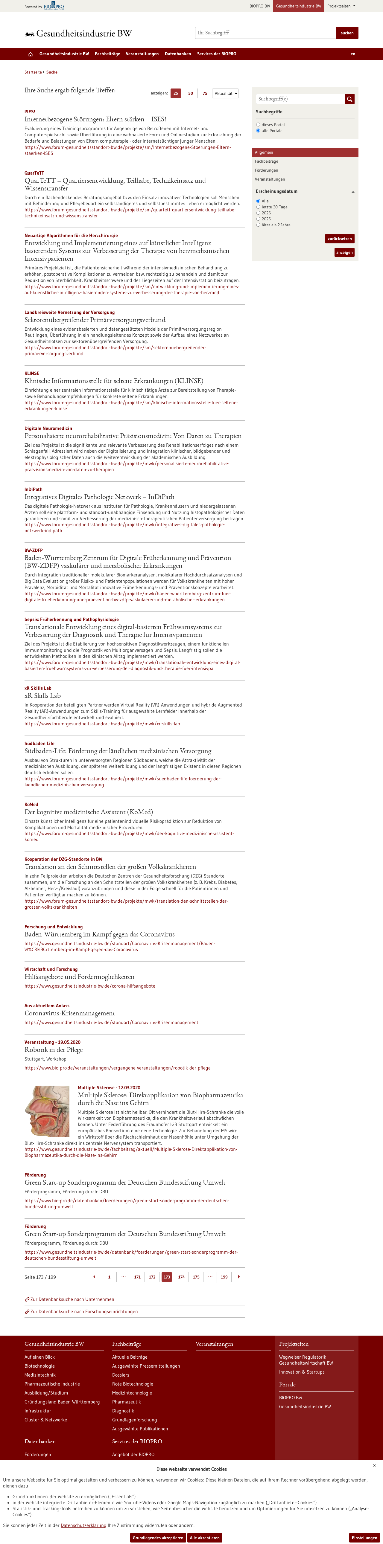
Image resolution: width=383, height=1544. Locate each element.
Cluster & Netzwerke (46, 1420)
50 (192, 94)
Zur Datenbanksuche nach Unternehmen (72, 1299)
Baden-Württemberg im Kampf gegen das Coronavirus (100, 935)
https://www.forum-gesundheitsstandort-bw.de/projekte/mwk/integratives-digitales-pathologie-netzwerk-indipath (125, 527)
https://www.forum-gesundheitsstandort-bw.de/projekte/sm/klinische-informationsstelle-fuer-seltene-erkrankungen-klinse (131, 405)
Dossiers (120, 1375)
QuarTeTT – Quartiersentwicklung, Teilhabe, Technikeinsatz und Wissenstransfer (115, 185)
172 (152, 1277)
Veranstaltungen (142, 54)
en (353, 54)
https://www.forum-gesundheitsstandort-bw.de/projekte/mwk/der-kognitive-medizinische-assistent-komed (129, 836)
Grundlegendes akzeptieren (158, 1537)
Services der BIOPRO (216, 54)
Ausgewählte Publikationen (140, 1429)
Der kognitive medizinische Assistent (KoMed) (89, 812)
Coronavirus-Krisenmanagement (70, 1013)
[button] (351, 192)
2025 (266, 219)
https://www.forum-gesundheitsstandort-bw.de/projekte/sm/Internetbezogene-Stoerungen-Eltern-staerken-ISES (128, 150)
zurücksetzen (340, 238)
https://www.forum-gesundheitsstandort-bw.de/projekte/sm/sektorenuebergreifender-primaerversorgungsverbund (115, 350)
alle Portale (272, 130)
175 (196, 1277)
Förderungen (266, 170)
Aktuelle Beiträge (130, 1357)
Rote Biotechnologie (132, 1384)
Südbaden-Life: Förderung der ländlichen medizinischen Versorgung (118, 751)
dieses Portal (273, 124)
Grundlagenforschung (134, 1420)
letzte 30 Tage (275, 207)
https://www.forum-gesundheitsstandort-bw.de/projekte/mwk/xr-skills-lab (102, 724)
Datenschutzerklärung (84, 1525)
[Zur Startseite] (80, 33)
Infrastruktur (38, 1411)
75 (206, 94)
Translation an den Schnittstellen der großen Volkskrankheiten (110, 867)
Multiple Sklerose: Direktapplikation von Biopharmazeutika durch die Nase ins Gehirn (160, 1099)
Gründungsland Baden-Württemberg (62, 1402)
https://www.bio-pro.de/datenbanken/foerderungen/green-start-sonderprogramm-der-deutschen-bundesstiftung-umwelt (127, 1203)
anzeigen (344, 252)
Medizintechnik (40, 1375)
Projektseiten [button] (339, 6)
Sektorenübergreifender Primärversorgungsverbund (95, 320)
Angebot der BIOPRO (133, 1454)
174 (181, 1277)
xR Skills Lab (43, 696)
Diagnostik (123, 1411)
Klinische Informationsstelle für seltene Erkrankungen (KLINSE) (114, 381)
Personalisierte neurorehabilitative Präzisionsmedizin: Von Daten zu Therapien (133, 436)
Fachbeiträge (107, 54)
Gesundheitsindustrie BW (298, 6)
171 (137, 1277)
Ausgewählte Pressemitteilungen (146, 1366)
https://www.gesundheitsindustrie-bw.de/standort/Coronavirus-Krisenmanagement (111, 1022)
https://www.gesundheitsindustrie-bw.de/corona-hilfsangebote (90, 986)
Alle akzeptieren (205, 1537)
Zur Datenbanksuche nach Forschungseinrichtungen (84, 1311)
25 (177, 94)
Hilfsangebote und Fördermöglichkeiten (80, 977)
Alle (265, 201)
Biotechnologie (40, 1366)
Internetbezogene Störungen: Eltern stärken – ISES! (95, 119)
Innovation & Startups (302, 1372)
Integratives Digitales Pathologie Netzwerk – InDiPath (99, 497)
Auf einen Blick (40, 1357)
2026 (266, 213)
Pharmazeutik (126, 1402)
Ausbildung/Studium (46, 1393)
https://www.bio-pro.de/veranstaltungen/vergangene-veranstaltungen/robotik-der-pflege (118, 1068)
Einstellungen (364, 1537)
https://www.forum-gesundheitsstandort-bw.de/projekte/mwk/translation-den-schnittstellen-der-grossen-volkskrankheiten (126, 904)
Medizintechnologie (132, 1393)
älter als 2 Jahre (276, 225)
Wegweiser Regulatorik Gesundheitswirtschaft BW (306, 1360)
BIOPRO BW (260, 6)
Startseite (33, 72)
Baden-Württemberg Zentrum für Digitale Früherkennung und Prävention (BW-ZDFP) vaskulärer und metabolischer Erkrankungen (128, 562)
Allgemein (264, 152)
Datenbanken (178, 54)
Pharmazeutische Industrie (52, 1384)
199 (224, 1277)
